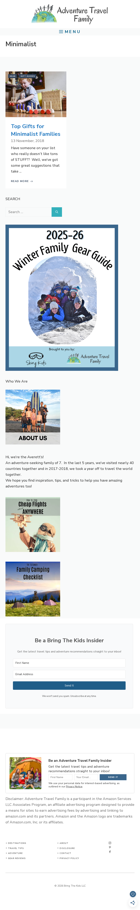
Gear (12, 76)
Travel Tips (16, 848)
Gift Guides (28, 76)
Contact (65, 853)
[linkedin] (110, 851)
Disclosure (67, 848)
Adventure (15, 853)
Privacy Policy (69, 858)
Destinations (17, 843)
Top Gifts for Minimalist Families (35, 130)
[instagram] (110, 843)
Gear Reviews (17, 858)
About (64, 843)
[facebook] (110, 847)
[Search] (57, 212)
